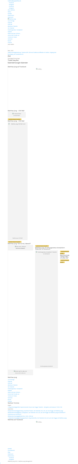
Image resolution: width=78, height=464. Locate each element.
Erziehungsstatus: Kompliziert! (15, 30)
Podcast (10, 42)
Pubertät (10, 22)
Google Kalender (21, 63)
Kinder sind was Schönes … (14, 33)
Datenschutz (11, 15)
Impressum (10, 17)
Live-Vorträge (11, 21)
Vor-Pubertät (11, 28)
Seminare (10, 39)
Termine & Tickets (12, 37)
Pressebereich (11, 450)
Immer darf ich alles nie (13, 35)
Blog (9, 452)
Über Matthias (11, 10)
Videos (9, 11)
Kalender (11, 63)
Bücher (9, 40)
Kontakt (10, 13)
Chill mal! (10, 24)
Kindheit (10, 31)
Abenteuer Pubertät (12, 26)
